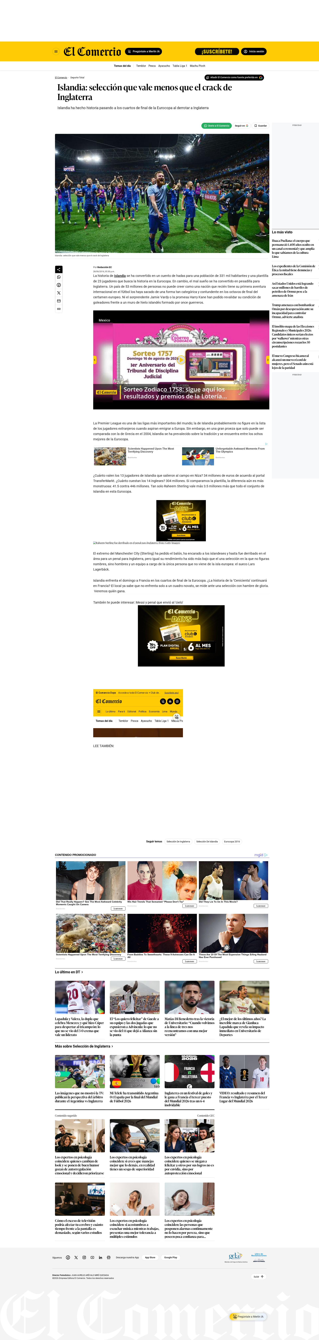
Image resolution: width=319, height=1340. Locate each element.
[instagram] (84, 1257)
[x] (76, 1257)
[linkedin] (101, 1257)
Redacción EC (104, 267)
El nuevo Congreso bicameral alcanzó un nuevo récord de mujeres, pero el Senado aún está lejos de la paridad (292, 362)
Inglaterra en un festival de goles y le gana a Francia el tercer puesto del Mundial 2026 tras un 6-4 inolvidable (188, 1099)
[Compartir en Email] (58, 301)
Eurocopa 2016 (232, 841)
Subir (256, 1276)
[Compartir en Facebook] (58, 285)
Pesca (152, 65)
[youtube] (92, 1257)
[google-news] (109, 1257)
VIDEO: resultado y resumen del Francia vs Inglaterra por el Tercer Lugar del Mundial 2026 (243, 1097)
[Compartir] (58, 269)
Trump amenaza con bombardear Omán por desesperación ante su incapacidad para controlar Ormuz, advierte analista (293, 311)
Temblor (141, 65)
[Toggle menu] (56, 51)
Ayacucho (164, 65)
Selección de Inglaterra (178, 841)
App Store (150, 1257)
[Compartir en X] (58, 293)
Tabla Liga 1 (180, 65)
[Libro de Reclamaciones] (259, 1257)
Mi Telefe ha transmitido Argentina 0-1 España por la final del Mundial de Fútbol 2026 (134, 1097)
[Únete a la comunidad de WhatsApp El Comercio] (216, 126)
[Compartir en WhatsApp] (58, 277)
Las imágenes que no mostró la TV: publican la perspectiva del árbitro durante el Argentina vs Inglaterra (79, 1097)
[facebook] (68, 1257)
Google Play (170, 1257)
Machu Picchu (198, 65)
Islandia (120, 276)
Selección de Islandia (207, 841)
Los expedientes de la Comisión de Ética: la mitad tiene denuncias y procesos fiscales (293, 270)
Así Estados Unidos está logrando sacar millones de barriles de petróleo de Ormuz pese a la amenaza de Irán (292, 289)
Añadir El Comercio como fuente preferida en (234, 77)
